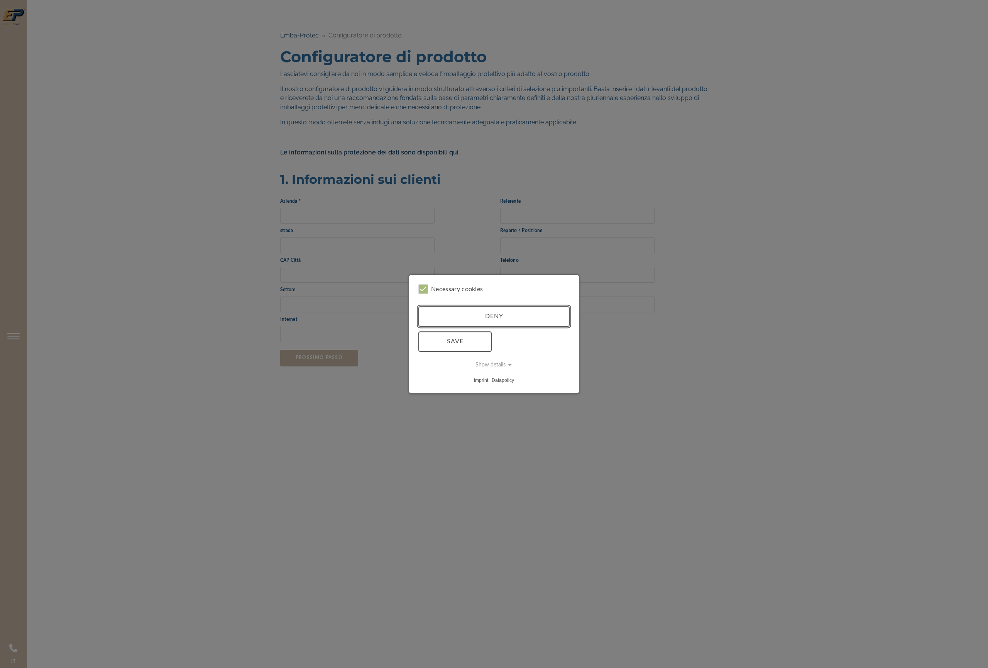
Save (455, 341)
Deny (494, 316)
